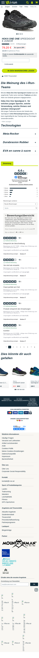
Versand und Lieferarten (11, 441)
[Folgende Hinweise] (34, 347)
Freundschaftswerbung (10, 520)
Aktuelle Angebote (9, 512)
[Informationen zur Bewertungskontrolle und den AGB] (29, 180)
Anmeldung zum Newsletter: (10, 581)
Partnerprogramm (8, 522)
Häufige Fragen (8, 438)
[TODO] (34, 229)
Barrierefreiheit (7, 459)
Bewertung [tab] (7, 163)
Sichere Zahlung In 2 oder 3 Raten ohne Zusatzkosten (32, 402)
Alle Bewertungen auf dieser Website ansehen (21, 184)
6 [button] (25, 391)
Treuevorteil (6, 517)
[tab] (19, 134)
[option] (19, 20)
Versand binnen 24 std (6, 399)
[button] (15, 60)
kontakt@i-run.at (8, 481)
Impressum (6, 456)
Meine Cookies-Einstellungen (13, 451)
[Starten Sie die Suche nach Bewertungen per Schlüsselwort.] (36, 208)
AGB (3, 446)
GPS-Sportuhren (8, 502)
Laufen (4, 489)
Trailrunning (6, 492)
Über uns (5, 469)
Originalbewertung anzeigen (10, 254)
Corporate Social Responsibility (14, 471)
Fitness (4, 499)
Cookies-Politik (7, 448)
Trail (20, 6)
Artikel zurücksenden (10, 443)
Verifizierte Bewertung (11, 240)
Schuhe (14, 6)
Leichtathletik (7, 497)
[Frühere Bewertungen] (6, 346)
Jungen (7, 6)
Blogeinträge (6, 530)
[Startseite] (2, 7)
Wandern (5, 494)
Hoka (26, 6)
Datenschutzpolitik (9, 454)
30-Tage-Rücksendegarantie (20, 399)
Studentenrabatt (8, 514)
